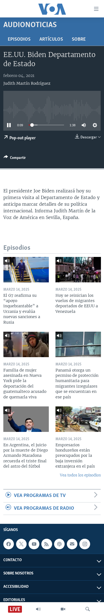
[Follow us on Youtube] (34, 544)
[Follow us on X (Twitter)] (21, 544)
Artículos (51, 39)
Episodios (19, 39)
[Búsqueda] (87, 609)
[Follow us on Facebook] (8, 544)
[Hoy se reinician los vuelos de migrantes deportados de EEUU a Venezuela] (78, 269)
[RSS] (46, 544)
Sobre (79, 39)
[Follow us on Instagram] (84, 544)
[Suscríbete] (72, 544)
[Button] (15, 158)
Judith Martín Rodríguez (26, 83)
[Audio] (38, 609)
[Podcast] (59, 544)
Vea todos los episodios (80, 475)
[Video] (63, 609)
